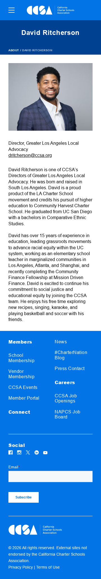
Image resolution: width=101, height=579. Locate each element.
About (13, 50)
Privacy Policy (20, 567)
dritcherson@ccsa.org (30, 155)
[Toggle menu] (11, 10)
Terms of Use (48, 567)
